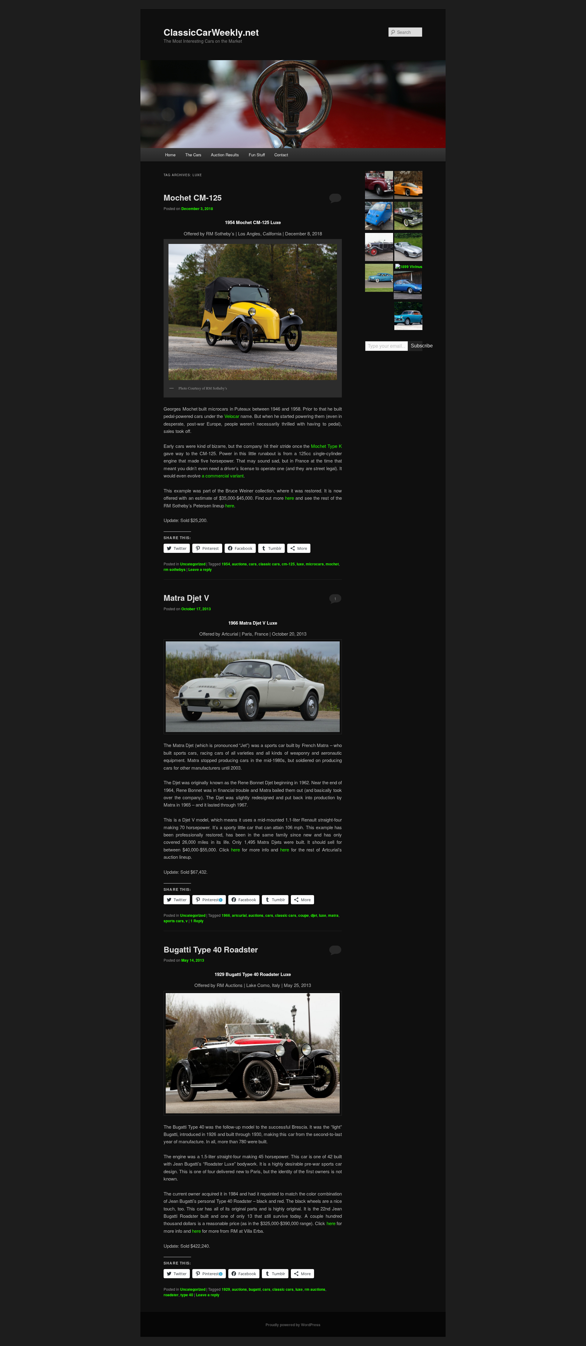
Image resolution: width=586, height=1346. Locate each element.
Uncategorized (192, 564)
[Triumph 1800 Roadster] (379, 186)
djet (314, 915)
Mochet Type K (326, 446)
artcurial (239, 915)
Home (170, 155)
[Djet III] (408, 286)
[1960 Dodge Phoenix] (408, 217)
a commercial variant (223, 475)
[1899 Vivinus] (408, 267)
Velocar (231, 416)
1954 (226, 564)
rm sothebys (175, 569)
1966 (226, 915)
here (289, 498)
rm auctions (315, 1289)
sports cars (174, 920)
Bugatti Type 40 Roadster (211, 949)
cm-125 (288, 564)
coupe (303, 915)
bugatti (255, 1289)
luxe (300, 564)
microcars (315, 564)
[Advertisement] (393, 450)
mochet (332, 564)
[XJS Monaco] (408, 248)
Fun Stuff (257, 155)
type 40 (186, 1294)
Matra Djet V (186, 597)
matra (333, 915)
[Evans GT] (408, 186)
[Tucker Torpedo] (379, 279)
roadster (171, 1294)
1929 (226, 1289)
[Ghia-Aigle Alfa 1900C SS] (408, 317)
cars (253, 564)
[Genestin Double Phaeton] (379, 248)
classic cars (269, 564)
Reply (197, 920)
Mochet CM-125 (193, 197)
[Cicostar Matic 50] (379, 217)
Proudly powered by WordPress (293, 1324)
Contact (281, 155)
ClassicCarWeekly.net (211, 31)
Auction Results (225, 155)
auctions (239, 564)
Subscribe (416, 345)
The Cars (193, 155)
